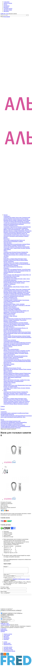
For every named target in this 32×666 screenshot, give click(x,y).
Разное (28, 281)
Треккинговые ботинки (10, 254)
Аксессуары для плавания (10, 269)
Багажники (20, 357)
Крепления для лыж (21, 232)
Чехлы (10, 308)
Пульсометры (7, 278)
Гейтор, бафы (7, 377)
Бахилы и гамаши (13, 230)
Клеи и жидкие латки (9, 274)
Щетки (9, 249)
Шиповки (23, 342)
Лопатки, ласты (21, 269)
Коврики (16, 322)
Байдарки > (6, 317)
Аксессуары (18, 217)
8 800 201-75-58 (4, 13)
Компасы (26, 344)
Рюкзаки (6, 308)
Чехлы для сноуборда (9, 380)
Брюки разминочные (16, 377)
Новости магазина (7, 619)
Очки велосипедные (12, 352)
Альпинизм (6, 288)
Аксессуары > (7, 378)
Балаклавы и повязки (9, 258)
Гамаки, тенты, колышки (18, 304)
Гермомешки (21, 230)
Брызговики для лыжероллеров (15, 381)
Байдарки (6, 230)
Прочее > (6, 273)
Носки (10, 376)
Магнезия (17, 221)
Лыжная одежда (21, 245)
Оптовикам (6, 638)
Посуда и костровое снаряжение (19, 228)
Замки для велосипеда (9, 354)
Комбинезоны (22, 361)
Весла (5, 318)
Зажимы (26, 218)
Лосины (6, 262)
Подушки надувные (9, 328)
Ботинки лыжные (22, 244)
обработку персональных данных (21, 579)
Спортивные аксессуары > (10, 277)
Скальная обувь (23, 253)
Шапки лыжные (19, 373)
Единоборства (12, 266)
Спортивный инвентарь (12, 417)
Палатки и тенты (21, 226)
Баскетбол (12, 281)
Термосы (26, 236)
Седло (5, 352)
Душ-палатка (28, 230)
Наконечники (27, 333)
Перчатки (24, 360)
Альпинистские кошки (9, 217)
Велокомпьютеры (23, 356)
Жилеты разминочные (9, 373)
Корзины (12, 353)
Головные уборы (8, 260)
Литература (19, 266)
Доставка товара (8, 648)
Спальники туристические (10, 226)
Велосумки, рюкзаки (13, 356)
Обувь (5, 390)
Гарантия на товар (8, 649)
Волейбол (20, 281)
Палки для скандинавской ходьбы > (13, 330)
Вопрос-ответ (7, 643)
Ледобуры (11, 221)
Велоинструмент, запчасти (10, 357)
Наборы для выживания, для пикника (16, 311)
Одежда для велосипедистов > (11, 358)
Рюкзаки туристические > (10, 306)
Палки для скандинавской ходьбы (15, 234)
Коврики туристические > (10, 321)
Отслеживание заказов (9, 651)
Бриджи (9, 362)
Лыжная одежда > (8, 372)
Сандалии (12, 253)
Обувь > (6, 250)
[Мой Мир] (6, 510)
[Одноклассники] (5, 510)
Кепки (22, 260)
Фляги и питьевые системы (23, 350)
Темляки (12, 246)
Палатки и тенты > (8, 302)
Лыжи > (6, 366)
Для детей (6, 266)
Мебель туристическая (9, 229)
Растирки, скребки (19, 380)
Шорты (6, 265)
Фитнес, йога (22, 417)
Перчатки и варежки (13, 265)
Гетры (25, 258)
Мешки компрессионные (13, 301)
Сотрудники (7, 635)
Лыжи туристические (19, 325)
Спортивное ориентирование (16, 236)
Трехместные (10, 318)
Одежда (6, 397)
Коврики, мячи (12, 286)
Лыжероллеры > (8, 384)
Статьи (5, 641)
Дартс (24, 281)
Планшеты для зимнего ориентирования (14, 344)
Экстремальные (8, 304)
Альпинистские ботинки (10, 252)
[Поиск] (28, 15)
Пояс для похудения (14, 276)
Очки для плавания (20, 270)
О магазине (3, 628)
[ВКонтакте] (1, 510)
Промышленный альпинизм (16, 224)
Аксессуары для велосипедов (11, 240)
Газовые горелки (11, 337)
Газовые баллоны (20, 337)
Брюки (16, 258)
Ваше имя (3, 588)
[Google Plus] (8, 510)
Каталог (6, 214)
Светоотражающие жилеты (11, 360)
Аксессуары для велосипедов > (11, 349)
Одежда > (6, 257)
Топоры (6, 310)
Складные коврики (9, 322)
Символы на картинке (7, 609)
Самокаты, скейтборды (9, 284)
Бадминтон (7, 281)
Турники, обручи (24, 286)
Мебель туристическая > (10, 313)
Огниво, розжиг (8, 336)
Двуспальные (17, 329)
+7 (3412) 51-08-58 (5, 624)
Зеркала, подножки (20, 353)
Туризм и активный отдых (10, 297)
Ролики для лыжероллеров (10, 386)
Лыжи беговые (7, 365)
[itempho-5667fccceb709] (16, 463)
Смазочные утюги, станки (10, 248)
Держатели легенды (17, 345)
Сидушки (9, 324)
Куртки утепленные (9, 261)
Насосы (20, 352)
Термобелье (7, 264)
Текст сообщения (5, 592)
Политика (6, 639)
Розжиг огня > (7, 334)
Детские (19, 368)
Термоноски (13, 264)
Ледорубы (6, 221)
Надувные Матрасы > (9, 326)
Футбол (14, 282)
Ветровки (21, 258)
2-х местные (27, 305)
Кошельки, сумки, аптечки (22, 229)
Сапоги (17, 253)
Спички (10, 310)
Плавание (19, 415)
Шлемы (20, 360)
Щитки (18, 342)
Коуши (28, 220)
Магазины (6, 636)
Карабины (6, 220)
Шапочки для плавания (15, 272)
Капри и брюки (8, 345)
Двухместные (24, 318)
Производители (8, 644)
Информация (4, 630)
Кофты (26, 260)
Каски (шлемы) (13, 220)
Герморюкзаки (15, 308)
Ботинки (19, 252)
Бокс (16, 281)
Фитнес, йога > (7, 285)
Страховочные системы (16, 222)
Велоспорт (6, 348)
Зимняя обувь (24, 252)
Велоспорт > (7, 238)
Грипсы (6, 356)
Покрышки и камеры (17, 241)
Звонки (26, 353)
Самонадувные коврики (23, 324)
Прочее (23, 415)
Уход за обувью (20, 254)
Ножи (21, 310)
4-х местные (14, 305)
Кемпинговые (7, 305)
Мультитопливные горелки (19, 336)
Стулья (13, 314)
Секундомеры (14, 278)
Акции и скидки (8, 634)
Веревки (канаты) (12, 218)
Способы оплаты (8, 647)
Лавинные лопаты (22, 220)
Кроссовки (6, 253)
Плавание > (7, 268)
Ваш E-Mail (3, 591)
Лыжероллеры (25, 246)
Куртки (14, 260)
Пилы (17, 310)
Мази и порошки (12, 245)
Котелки (19, 312)
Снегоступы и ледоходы (10, 340)
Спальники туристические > (11, 298)
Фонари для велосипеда (10, 350)
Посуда (14, 310)
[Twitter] (3, 510)
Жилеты (18, 260)
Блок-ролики (20, 218)
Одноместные (17, 318)
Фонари (6, 237)
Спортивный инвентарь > (10, 280)
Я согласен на (17, 579)
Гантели (6, 286)
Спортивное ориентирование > (11, 341)
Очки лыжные (18, 246)
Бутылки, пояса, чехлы (24, 278)
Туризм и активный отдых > (11, 225)
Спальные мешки (8, 300)
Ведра (22, 312)
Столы (5, 314)
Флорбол (10, 282)
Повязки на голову (13, 374)
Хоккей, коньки (21, 282)
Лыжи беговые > (8, 242)
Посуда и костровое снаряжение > (12, 309)
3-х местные (20, 305)
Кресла (9, 314)
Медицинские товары (20, 274)
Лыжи (5, 244)
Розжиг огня (18, 234)
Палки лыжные (27, 369)
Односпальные (18, 328)
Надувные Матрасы (16, 233)
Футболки (27, 264)
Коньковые (6, 368)
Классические (13, 368)
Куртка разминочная (17, 376)
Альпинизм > (7, 216)
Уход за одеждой (20, 264)
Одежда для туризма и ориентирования (18, 262)
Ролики (6, 282)
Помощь (3, 631)
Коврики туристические (10, 232)
